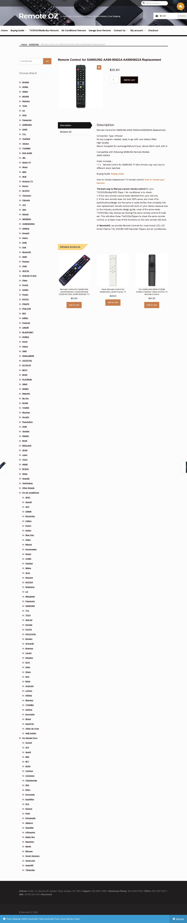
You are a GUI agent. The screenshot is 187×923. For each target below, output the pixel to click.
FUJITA (28, 629)
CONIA (28, 559)
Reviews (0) (65, 132)
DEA (27, 785)
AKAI (24, 177)
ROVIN (25, 403)
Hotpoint (29, 686)
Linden (25, 290)
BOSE (24, 441)
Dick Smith (27, 153)
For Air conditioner (30, 493)
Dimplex (29, 658)
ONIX (24, 351)
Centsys (29, 771)
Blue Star (29, 535)
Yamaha (25, 431)
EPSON (25, 469)
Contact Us (119, 30)
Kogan (28, 554)
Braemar (29, 648)
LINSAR (25, 328)
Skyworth (26, 252)
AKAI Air (28, 620)
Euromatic (30, 714)
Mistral (28, 544)
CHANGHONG (28, 224)
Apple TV (26, 162)
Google (25, 417)
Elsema (28, 809)
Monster (26, 412)
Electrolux (30, 516)
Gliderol (29, 823)
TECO (24, 460)
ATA (27, 747)
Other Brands (28, 488)
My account (136, 30)
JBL (24, 158)
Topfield (26, 139)
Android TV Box (29, 276)
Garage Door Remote (100, 30)
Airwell (28, 502)
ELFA (27, 662)
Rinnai (28, 719)
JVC (24, 205)
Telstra (25, 144)
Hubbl (25, 464)
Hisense (26, 101)
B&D (27, 757)
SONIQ (25, 87)
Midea (28, 568)
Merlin (28, 846)
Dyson (28, 526)
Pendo (25, 295)
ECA (27, 804)
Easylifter (29, 799)
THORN (25, 408)
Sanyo (25, 238)
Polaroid (26, 323)
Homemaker (31, 549)
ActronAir (29, 644)
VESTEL (25, 271)
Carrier (28, 653)
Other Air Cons (32, 729)
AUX (27, 507)
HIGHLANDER (28, 356)
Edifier (25, 318)
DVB (24, 247)
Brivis (27, 681)
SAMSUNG (34, 44)
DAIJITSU (29, 724)
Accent (28, 743)
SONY (24, 129)
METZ (24, 370)
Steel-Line (30, 861)
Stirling (28, 695)
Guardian (29, 828)
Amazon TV (27, 181)
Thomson (26, 195)
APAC (27, 497)
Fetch (24, 342)
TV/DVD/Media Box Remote (44, 30)
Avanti (28, 752)
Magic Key (30, 837)
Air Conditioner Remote (73, 30)
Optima (28, 710)
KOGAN (25, 82)
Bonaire (28, 639)
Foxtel (25, 285)
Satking (25, 228)
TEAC (24, 106)
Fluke (24, 280)
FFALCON (26, 309)
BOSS (28, 766)
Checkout (153, 30)
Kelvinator (30, 587)
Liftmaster (30, 832)
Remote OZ (38, 16)
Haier (27, 667)
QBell (24, 384)
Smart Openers (32, 856)
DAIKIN (28, 511)
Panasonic (27, 120)
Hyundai (26, 478)
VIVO (24, 115)
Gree (27, 573)
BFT (27, 761)
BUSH (24, 375)
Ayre (27, 677)
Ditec (27, 790)
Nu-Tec (25, 398)
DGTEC (25, 299)
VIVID (24, 427)
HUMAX (25, 337)
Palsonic (26, 200)
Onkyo (25, 346)
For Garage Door (30, 738)
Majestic (26, 393)
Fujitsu (28, 521)
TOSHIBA (26, 148)
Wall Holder (30, 733)
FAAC (27, 813)
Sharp (25, 167)
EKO (24, 313)
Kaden (28, 530)
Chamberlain (31, 780)
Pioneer (25, 261)
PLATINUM (27, 379)
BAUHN (25, 96)
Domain (28, 625)
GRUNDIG (26, 219)
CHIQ (24, 266)
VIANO (25, 92)
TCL (24, 134)
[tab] (74, 125)
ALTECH (25, 191)
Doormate (30, 794)
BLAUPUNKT (28, 332)
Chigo (28, 540)
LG (23, 110)
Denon (25, 186)
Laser (24, 455)
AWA (24, 172)
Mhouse (29, 851)
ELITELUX (26, 365)
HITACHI (29, 582)
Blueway (29, 700)
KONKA (25, 389)
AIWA (24, 257)
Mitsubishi (30, 596)
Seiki (24, 243)
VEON (24, 450)
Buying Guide (17, 30)
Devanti (25, 233)
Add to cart (129, 80)
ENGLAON (26, 446)
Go (47, 61)
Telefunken (27, 483)
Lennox (28, 691)
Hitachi (25, 214)
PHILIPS (25, 304)
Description (65, 125)
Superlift (29, 865)
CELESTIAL (27, 361)
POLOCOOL (30, 634)
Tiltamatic (30, 870)
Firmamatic (30, 818)
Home (24, 44)
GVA (24, 210)
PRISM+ (25, 436)
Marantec (29, 842)
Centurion (29, 776)
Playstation (27, 422)
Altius (24, 474)
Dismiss (180, 919)
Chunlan (29, 563)
